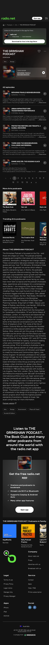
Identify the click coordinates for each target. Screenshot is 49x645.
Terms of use (8, 580)
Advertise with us (34, 564)
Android (6, 616)
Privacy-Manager (9, 596)
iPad (5, 612)
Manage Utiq (8, 592)
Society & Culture (9, 413)
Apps (30, 584)
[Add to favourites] (39, 51)
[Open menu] (46, 18)
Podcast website (8, 403)
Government (22, 409)
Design (12, 61)
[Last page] (36, 182)
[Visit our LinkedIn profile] (30, 607)
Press (30, 560)
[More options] (45, 51)
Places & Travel (34, 409)
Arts (5, 61)
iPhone (6, 608)
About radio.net (33, 556)
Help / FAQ (32, 588)
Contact (31, 580)
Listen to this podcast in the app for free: (18, 30)
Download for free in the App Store (24, 41)
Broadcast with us (34, 568)
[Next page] (31, 182)
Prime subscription (35, 592)
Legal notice (8, 588)
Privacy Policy (8, 584)
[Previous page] (10, 178)
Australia (26, 626)
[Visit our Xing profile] (35, 607)
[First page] (6, 178)
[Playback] (43, 72)
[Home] (4, 25)
